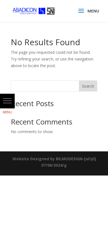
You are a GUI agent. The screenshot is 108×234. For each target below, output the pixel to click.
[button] (7, 101)
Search (88, 86)
